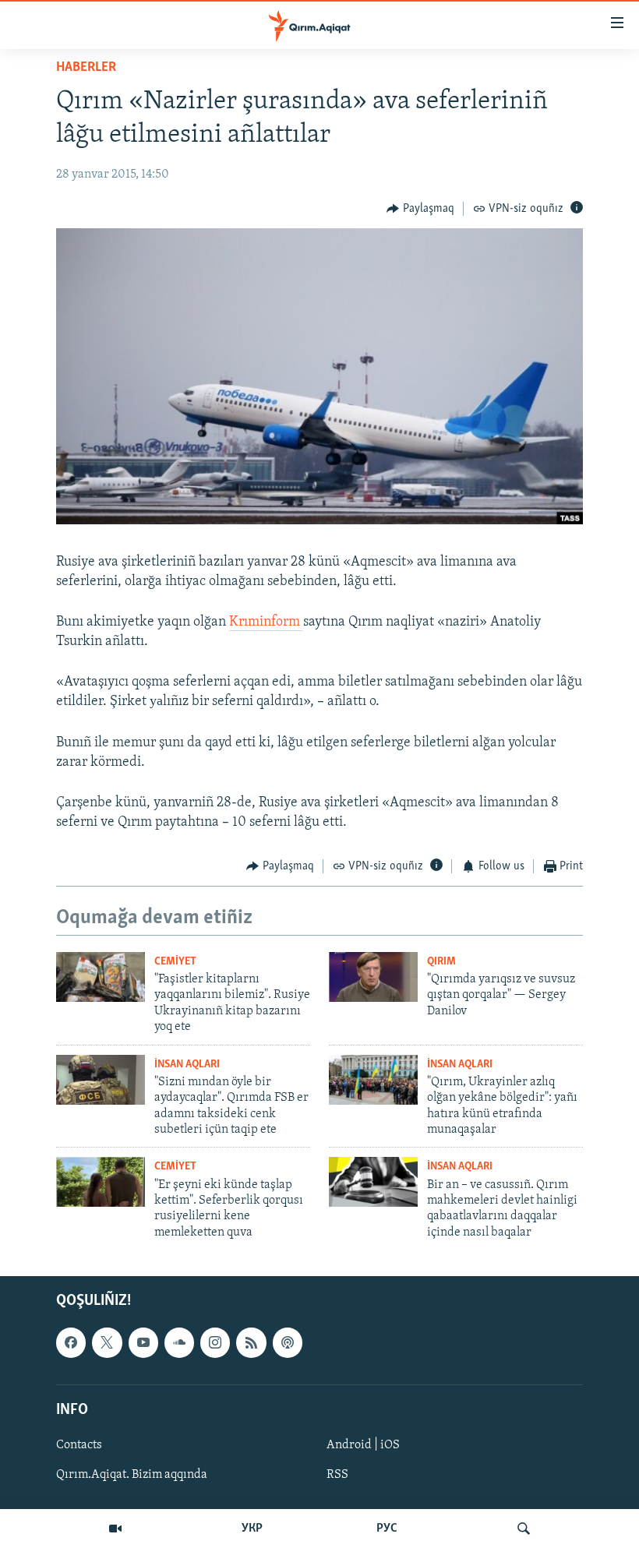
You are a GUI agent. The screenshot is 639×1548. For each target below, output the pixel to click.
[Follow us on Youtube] (143, 1342)
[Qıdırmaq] (523, 1528)
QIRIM (441, 962)
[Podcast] (287, 1342)
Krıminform (266, 622)
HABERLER (86, 68)
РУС (386, 1528)
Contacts (79, 1445)
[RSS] (251, 1342)
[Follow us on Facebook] (71, 1342)
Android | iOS (363, 1445)
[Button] (420, 209)
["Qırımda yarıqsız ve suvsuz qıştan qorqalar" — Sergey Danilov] (373, 977)
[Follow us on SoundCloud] (179, 1342)
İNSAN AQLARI (187, 1064)
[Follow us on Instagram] (215, 1342)
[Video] (115, 1528)
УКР (252, 1528)
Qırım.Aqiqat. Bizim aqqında (131, 1475)
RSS (337, 1475)
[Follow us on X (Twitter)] (107, 1342)
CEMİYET (175, 962)
